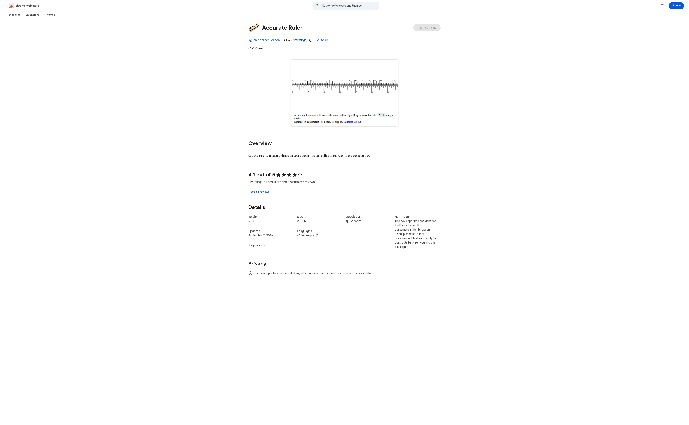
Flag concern (256, 245)
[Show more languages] (317, 235)
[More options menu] (655, 5)
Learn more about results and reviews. (290, 182)
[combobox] (350, 6)
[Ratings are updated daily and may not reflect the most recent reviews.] (310, 40)
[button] (662, 6)
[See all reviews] (260, 191)
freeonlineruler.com (267, 40)
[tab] (14, 14)
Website (356, 221)
